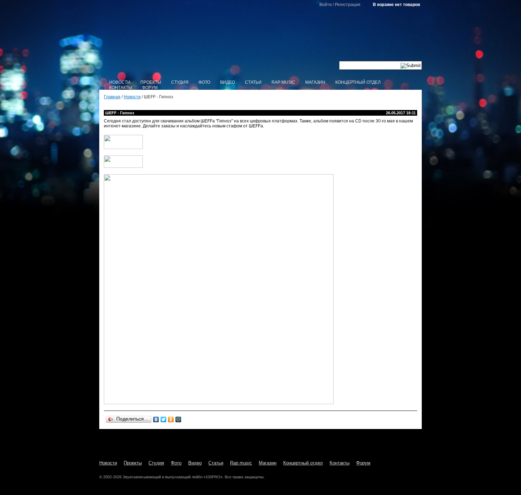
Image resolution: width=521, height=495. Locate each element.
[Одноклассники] (171, 419)
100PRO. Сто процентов (261, 41)
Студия (180, 82)
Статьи (253, 82)
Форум (150, 87)
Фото (204, 82)
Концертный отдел (358, 82)
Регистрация (347, 4)
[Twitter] (163, 419)
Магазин (315, 82)
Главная (112, 96)
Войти (325, 4)
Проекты (150, 82)
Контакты (120, 87)
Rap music (283, 82)
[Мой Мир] (178, 419)
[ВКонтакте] (156, 419)
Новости (119, 82)
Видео (227, 82)
